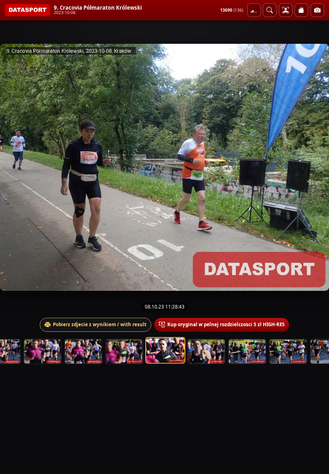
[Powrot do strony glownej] (301, 10)
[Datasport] (27, 10)
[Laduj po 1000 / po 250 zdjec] (254, 10)
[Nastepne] (316, 167)
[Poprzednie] (13, 167)
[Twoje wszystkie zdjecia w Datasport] (285, 10)
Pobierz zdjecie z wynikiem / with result (99, 324)
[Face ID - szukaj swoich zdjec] (269, 10)
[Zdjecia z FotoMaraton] (317, 10)
